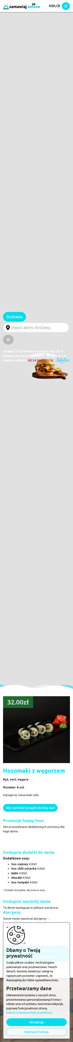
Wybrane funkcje (36, 1032)
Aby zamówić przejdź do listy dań (30, 808)
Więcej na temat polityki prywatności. (29, 1012)
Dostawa (14, 316)
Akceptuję (36, 1022)
